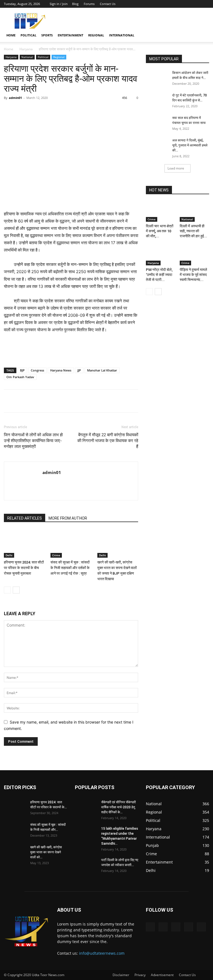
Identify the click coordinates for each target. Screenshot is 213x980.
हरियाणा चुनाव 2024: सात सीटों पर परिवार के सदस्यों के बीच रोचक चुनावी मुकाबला (24, 567)
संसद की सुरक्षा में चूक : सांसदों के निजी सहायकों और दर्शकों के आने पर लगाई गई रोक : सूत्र (70, 567)
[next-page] (16, 590)
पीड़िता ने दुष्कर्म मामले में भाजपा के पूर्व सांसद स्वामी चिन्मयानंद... (193, 275)
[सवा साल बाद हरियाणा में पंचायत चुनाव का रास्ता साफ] (157, 123)
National (27, 57)
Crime (56, 555)
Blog (75, 4)
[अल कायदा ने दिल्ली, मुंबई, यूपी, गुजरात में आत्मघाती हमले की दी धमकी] (157, 145)
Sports (47, 35)
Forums (89, 4)
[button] (202, 35)
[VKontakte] (196, 4)
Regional (96, 35)
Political (28, 35)
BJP (22, 370)
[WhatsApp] (81, 110)
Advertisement (162, 974)
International (121, 35)
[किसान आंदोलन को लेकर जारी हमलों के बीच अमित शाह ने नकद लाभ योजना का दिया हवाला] (157, 78)
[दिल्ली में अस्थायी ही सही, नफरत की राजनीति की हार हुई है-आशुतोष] (194, 211)
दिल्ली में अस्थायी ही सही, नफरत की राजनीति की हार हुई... (193, 231)
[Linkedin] (94, 110)
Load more (176, 168)
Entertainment (70, 35)
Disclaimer (121, 974)
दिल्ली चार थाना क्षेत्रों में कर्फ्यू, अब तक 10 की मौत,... (159, 231)
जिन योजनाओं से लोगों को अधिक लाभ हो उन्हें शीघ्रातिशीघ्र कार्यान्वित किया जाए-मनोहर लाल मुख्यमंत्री (33, 440)
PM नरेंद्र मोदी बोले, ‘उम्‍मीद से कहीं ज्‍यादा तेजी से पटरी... (159, 275)
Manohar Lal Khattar (102, 370)
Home (11, 35)
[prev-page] (7, 590)
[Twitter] (177, 4)
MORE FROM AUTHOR (68, 518)
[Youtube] (205, 4)
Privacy (140, 974)
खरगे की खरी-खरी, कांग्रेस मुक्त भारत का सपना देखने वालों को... (46, 852)
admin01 (15, 98)
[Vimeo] (186, 4)
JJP (79, 370)
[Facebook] (168, 4)
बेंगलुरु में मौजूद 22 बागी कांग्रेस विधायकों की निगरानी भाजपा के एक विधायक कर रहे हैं (107, 440)
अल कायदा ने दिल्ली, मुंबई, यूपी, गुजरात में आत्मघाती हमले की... (189, 145)
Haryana (26, 49)
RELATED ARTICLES (24, 518)
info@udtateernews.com (102, 953)
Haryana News (60, 370)
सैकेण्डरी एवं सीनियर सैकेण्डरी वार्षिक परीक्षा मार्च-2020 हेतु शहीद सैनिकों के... (118, 807)
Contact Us (107, 4)
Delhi (9, 555)
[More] (107, 110)
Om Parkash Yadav (20, 377)
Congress (37, 370)
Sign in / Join (59, 4)
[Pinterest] (68, 110)
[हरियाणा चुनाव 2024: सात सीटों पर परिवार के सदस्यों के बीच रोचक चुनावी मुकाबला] (24, 544)
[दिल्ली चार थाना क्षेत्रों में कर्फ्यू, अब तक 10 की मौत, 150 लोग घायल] (161, 211)
